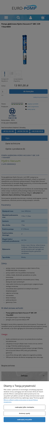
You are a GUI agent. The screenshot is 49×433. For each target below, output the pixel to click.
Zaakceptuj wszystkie (24, 419)
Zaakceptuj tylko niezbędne (24, 407)
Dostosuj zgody (24, 413)
